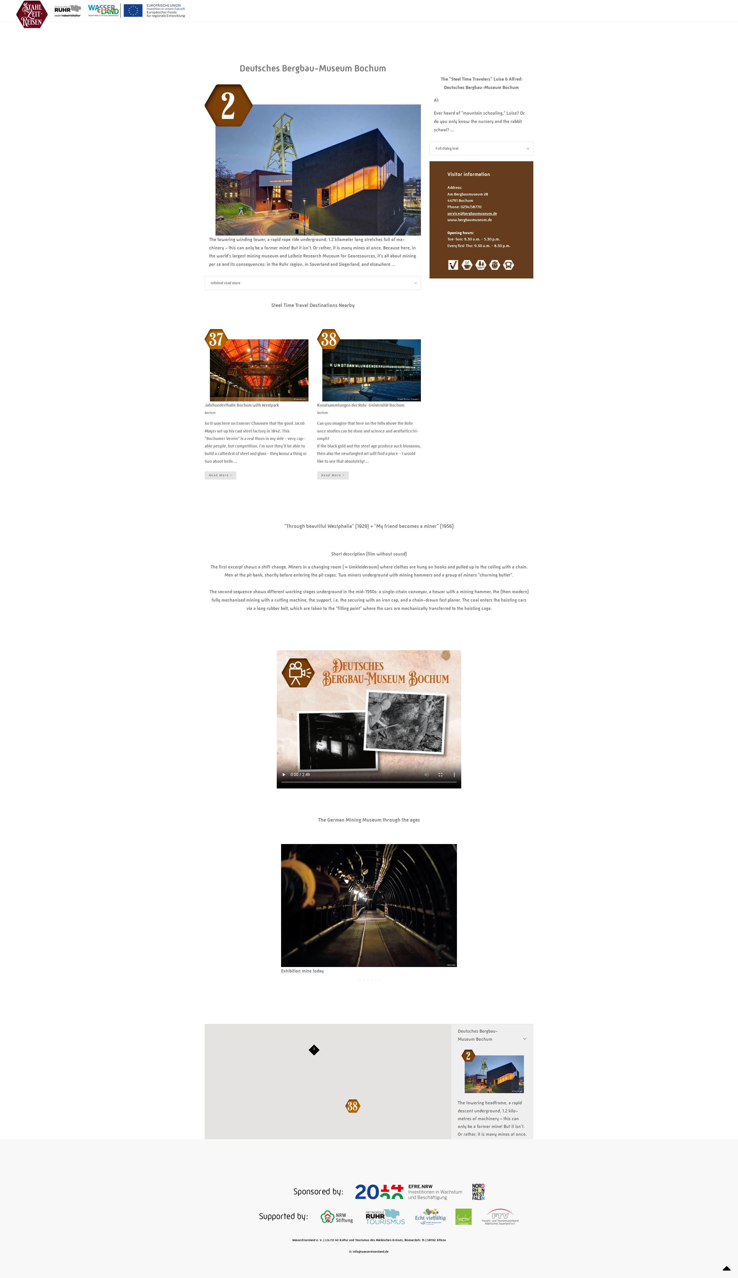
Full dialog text (447, 148)
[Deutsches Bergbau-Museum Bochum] (313, 232)
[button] (352, 1106)
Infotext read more (225, 283)
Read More (219, 475)
